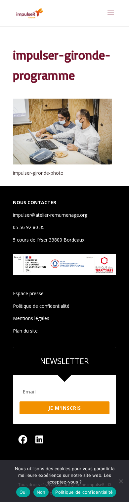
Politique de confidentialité (41, 306)
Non (41, 492)
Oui (23, 492)
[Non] (120, 481)
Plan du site (25, 331)
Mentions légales (31, 318)
